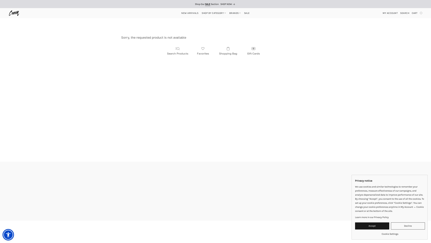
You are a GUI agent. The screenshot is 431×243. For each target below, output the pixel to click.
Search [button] (404, 13)
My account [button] (390, 13)
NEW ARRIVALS (189, 13)
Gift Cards (253, 53)
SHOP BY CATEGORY (213, 13)
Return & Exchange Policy (224, 228)
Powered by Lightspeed (216, 234)
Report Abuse (270, 228)
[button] (14, 13)
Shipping (201, 228)
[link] (228, 4)
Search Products (177, 53)
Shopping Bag (228, 53)
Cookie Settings (250, 228)
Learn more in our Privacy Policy (372, 217)
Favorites (203, 53)
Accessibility (186, 228)
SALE (247, 13)
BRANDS (234, 13)
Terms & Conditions (164, 228)
